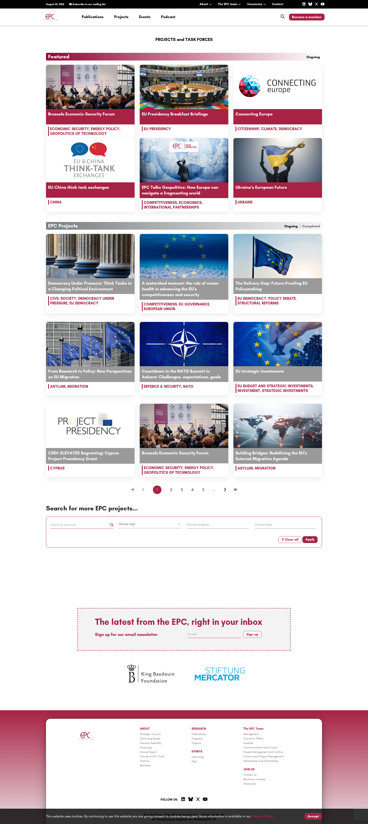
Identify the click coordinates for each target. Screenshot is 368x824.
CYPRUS (57, 468)
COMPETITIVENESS (160, 202)
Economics (190, 202)
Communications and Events (260, 747)
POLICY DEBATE (282, 298)
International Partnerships (171, 207)
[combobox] (150, 524)
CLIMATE (269, 129)
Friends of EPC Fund (152, 756)
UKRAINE (245, 202)
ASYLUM (57, 386)
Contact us (249, 774)
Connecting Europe (254, 114)
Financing (145, 747)
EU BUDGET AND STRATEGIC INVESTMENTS (275, 386)
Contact (277, 4)
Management (251, 734)
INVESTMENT (248, 390)
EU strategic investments (260, 371)
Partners (145, 760)
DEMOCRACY (290, 129)
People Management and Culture (263, 751)
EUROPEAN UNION (159, 309)
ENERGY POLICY (105, 129)
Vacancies (255, 4)
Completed (311, 226)
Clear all (291, 539)
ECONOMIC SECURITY (69, 129)
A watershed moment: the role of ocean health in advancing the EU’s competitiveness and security (180, 289)
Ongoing (313, 57)
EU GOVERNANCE (194, 304)
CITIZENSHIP (248, 129)
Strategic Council (150, 734)
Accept (313, 816)
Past (194, 761)
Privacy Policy (262, 816)
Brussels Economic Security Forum (81, 114)
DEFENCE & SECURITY (162, 386)
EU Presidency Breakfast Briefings (175, 114)
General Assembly (150, 743)
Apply (310, 539)
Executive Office (253, 738)
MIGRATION (77, 386)
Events (144, 16)
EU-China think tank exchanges (78, 187)
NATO (188, 386)
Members (145, 765)
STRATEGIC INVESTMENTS (285, 390)
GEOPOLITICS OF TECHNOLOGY (78, 133)
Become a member (307, 17)
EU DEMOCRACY (83, 303)
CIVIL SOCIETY (63, 298)
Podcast (168, 16)
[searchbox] (218, 524)
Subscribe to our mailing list (88, 4)
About (204, 4)
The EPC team (228, 4)
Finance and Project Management (263, 756)
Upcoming (198, 756)
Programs (197, 738)
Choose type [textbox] (127, 524)
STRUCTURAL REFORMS (258, 303)
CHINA (56, 202)
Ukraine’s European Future (261, 187)
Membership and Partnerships (260, 760)
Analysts (248, 743)
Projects (121, 16)
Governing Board (150, 738)
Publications (93, 16)
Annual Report (148, 751)
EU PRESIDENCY (157, 129)
